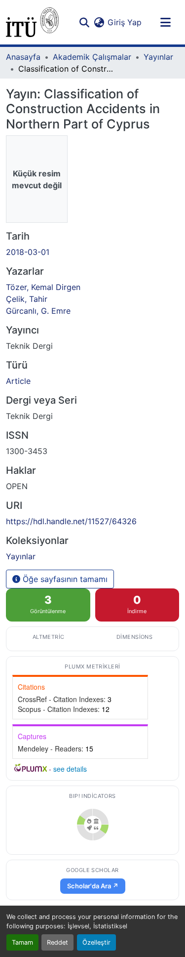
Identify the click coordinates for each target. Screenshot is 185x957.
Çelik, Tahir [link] (26, 299)
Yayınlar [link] (158, 57)
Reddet (57, 942)
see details (70, 769)
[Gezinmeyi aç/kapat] (165, 22)
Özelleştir (96, 942)
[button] (32, 22)
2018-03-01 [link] (27, 252)
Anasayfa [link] (23, 57)
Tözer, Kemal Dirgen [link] (43, 287)
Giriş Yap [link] (125, 22)
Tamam (22, 942)
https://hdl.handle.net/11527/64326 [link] (71, 521)
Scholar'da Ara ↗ (92, 886)
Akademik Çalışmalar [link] (92, 57)
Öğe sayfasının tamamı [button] (64, 579)
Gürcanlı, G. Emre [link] (38, 311)
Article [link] (18, 381)
